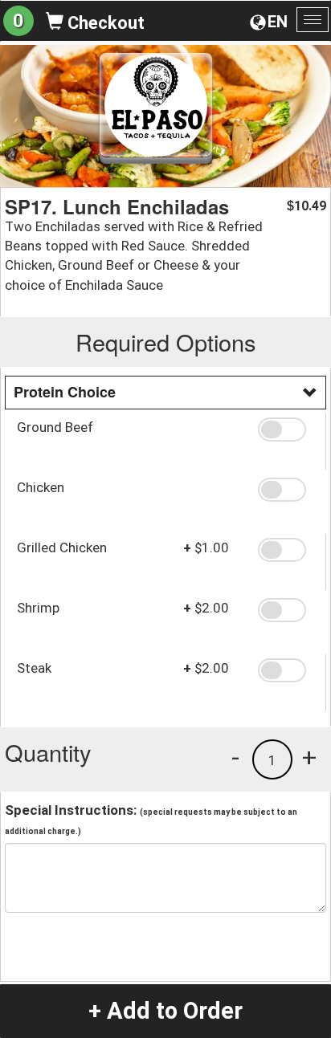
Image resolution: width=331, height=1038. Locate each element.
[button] (285, 429)
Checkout (104, 23)
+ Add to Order (165, 1010)
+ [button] (309, 757)
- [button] (235, 757)
